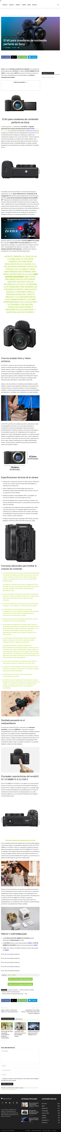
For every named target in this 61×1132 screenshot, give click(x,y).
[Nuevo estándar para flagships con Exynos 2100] (24, 1119)
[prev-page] (2, 1041)
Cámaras (17, 37)
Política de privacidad (36, 1130)
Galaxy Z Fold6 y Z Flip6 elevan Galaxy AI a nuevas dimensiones (9, 1010)
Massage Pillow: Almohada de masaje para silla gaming (33, 1112)
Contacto (54, 1130)
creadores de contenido (13, 989)
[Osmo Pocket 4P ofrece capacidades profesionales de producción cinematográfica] (7, 1026)
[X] (13, 1103)
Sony (26, 993)
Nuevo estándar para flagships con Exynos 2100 (34, 1120)
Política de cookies (46, 1130)
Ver (26, 82)
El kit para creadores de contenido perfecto (11, 991)
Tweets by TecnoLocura (48, 77)
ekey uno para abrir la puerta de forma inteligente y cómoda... (34, 1105)
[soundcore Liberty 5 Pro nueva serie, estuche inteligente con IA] (34, 1026)
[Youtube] (17, 1103)
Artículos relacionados (8, 1019)
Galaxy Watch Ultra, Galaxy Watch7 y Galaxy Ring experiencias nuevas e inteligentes (31, 1011)
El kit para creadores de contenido (27, 989)
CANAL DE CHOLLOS (25, 979)
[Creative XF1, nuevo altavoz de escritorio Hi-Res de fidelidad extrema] (20, 1026)
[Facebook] (2, 1103)
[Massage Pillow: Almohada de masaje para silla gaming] (24, 1112)
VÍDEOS (29, 4)
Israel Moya (7, 47)
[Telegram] (9, 1103)
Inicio (2, 15)
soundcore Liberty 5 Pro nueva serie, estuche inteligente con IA (33, 1033)
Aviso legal (27, 1130)
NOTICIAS (5, 4)
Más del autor (18, 1019)
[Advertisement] (30, 11)
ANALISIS (11, 4)
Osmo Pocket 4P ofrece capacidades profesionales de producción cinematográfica (7, 1034)
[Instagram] (6, 1102)
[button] (58, 5)
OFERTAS (18, 4)
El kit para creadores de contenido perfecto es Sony (12, 993)
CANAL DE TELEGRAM (25, 984)
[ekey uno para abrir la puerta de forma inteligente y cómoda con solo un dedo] (24, 1104)
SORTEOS (24, 4)
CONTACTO (34, 4)
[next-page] (5, 1041)
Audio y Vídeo (14, 15)
